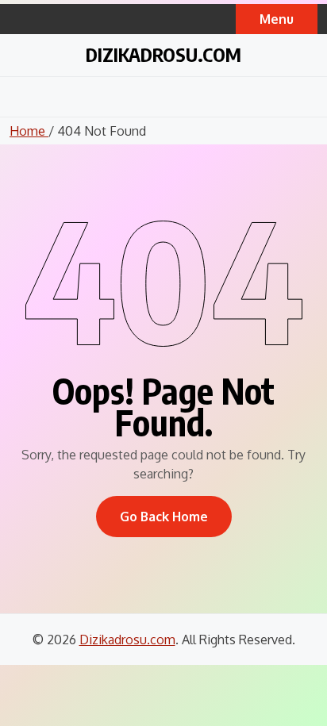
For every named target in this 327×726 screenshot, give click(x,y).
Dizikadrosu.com (163, 54)
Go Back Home (164, 516)
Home (29, 131)
